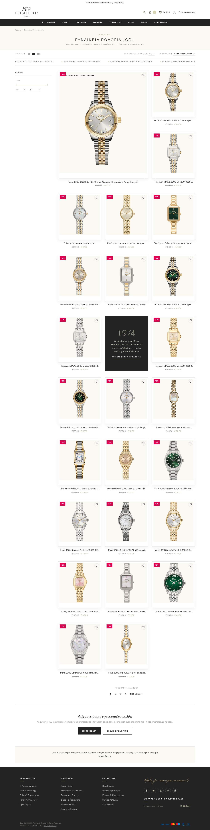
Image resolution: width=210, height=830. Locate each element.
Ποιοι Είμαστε (108, 786)
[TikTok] (175, 790)
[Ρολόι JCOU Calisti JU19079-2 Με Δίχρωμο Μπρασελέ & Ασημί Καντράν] (103, 123)
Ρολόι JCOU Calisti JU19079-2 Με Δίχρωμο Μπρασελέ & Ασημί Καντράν (103, 181)
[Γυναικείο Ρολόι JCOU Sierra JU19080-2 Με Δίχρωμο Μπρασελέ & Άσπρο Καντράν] (79, 460)
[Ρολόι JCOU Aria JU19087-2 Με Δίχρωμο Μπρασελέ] (126, 644)
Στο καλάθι (103, 176)
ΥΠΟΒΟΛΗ (185, 806)
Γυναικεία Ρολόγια (69, 809)
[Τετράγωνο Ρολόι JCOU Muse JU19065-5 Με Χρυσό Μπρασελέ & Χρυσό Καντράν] (173, 337)
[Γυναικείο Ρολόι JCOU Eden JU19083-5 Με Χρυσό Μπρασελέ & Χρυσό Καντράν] (126, 460)
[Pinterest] (168, 790)
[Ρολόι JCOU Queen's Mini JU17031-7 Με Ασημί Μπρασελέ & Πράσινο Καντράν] (173, 583)
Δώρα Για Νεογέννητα (70, 800)
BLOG (144, 22)
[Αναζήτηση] (144, 12)
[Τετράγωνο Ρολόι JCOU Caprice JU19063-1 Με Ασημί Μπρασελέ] (126, 583)
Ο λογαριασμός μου (187, 12)
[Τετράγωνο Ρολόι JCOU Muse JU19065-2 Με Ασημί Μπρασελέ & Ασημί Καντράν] (79, 337)
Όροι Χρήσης (25, 804)
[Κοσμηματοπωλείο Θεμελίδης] (26, 12)
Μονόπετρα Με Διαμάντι (72, 790)
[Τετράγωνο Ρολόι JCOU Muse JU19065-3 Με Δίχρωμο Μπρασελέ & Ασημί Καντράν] (173, 153)
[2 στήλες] (29, 53)
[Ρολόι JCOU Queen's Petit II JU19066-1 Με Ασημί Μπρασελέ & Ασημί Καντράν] (79, 522)
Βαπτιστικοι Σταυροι (70, 795)
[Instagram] (161, 790)
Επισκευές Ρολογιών (111, 790)
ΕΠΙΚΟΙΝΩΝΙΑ (161, 22)
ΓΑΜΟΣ (66, 22)
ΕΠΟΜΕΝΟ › (136, 694)
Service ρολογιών (117, 731)
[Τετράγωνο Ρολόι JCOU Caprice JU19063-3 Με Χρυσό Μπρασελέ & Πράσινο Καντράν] (173, 215)
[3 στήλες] (33, 53)
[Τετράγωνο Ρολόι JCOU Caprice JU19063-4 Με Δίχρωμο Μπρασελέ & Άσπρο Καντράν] (126, 276)
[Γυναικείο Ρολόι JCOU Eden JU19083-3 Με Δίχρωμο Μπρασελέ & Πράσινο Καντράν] (79, 399)
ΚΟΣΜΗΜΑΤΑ (49, 22)
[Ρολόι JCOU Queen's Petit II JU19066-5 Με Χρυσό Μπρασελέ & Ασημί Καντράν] (173, 522)
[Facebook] (146, 790)
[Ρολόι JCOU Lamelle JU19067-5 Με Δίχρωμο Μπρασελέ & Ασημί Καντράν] (79, 215)
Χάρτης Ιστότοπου (50, 826)
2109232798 (119, 3)
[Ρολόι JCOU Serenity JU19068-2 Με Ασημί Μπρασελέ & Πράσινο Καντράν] (173, 460)
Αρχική (18, 30)
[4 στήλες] (39, 53)
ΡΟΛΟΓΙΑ (98, 22)
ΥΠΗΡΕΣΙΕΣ (115, 22)
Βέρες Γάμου (66, 786)
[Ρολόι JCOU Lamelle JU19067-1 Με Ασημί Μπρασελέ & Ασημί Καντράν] (126, 399)
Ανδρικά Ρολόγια (68, 804)
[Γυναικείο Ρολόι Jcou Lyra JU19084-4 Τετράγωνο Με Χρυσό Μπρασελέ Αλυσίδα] (173, 399)
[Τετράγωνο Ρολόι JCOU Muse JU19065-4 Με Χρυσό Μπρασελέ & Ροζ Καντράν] (79, 583)
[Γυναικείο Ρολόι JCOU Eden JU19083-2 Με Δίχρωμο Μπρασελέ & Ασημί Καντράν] (79, 276)
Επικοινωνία (89, 731)
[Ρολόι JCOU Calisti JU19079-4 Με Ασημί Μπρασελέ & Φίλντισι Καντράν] (126, 522)
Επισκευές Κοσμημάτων (113, 795)
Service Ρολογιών (110, 800)
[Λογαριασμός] (174, 12)
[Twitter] (153, 790)
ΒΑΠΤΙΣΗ (81, 22)
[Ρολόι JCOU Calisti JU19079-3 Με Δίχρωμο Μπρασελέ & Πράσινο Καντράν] (173, 276)
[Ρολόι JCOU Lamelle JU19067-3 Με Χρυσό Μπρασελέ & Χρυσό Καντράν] (126, 215)
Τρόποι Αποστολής (28, 786)
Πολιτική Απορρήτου (29, 800)
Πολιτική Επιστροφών (29, 795)
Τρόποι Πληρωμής (28, 790)
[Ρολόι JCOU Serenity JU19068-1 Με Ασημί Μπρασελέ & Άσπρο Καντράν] (79, 644)
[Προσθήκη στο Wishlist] (143, 75)
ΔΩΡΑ (131, 22)
